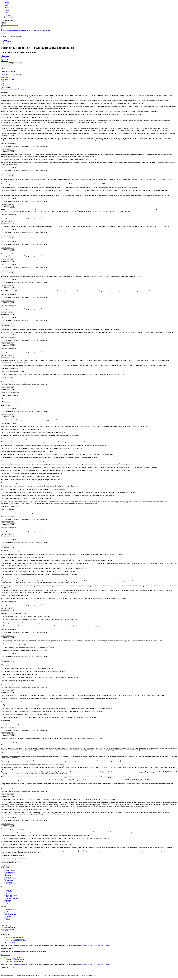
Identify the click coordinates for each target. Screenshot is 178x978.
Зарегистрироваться (7, 149)
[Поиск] (2, 27)
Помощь (7, 15)
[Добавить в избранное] (2, 81)
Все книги (4, 30)
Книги (6, 893)
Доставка (7, 919)
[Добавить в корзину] (8, 67)
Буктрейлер (8, 875)
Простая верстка (9, 872)
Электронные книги (10, 909)
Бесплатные (26, 30)
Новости (7, 10)
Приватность (8, 896)
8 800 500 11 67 (5, 931)
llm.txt (6, 903)
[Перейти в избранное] (2, 33)
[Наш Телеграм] (5, 972)
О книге (3, 89)
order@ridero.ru (23, 940)
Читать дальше (5, 955)
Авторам (7, 9)
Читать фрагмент (6, 65)
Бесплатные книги (10, 914)
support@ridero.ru (17, 937)
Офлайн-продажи (10, 870)
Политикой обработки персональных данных (94, 945)
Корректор (7, 877)
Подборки (38, 30)
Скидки (32, 30)
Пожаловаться (5, 87)
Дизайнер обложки (10, 879)
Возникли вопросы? (10, 895)
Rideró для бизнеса (10, 884)
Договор (7, 901)
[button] (89, 27)
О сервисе (7, 4)
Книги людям (45, 30)
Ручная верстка (9, 874)
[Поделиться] (2, 84)
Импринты (10, 30)
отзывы (8, 89)
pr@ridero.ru (11, 942)
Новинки (7, 913)
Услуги (6, 5)
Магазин (7, 2)
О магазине (8, 891)
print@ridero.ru (19, 939)
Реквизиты (7, 900)
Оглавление (14, 89)
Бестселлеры (18, 30)
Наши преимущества (11, 898)
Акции (6, 12)
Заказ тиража (8, 880)
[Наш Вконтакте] (5, 971)
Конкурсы (7, 7)
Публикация (8, 882)
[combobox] (89, 25)
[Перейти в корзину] (4, 33)
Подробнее (4, 77)
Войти (3, 22)
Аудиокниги (8, 911)
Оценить (11, 79)
